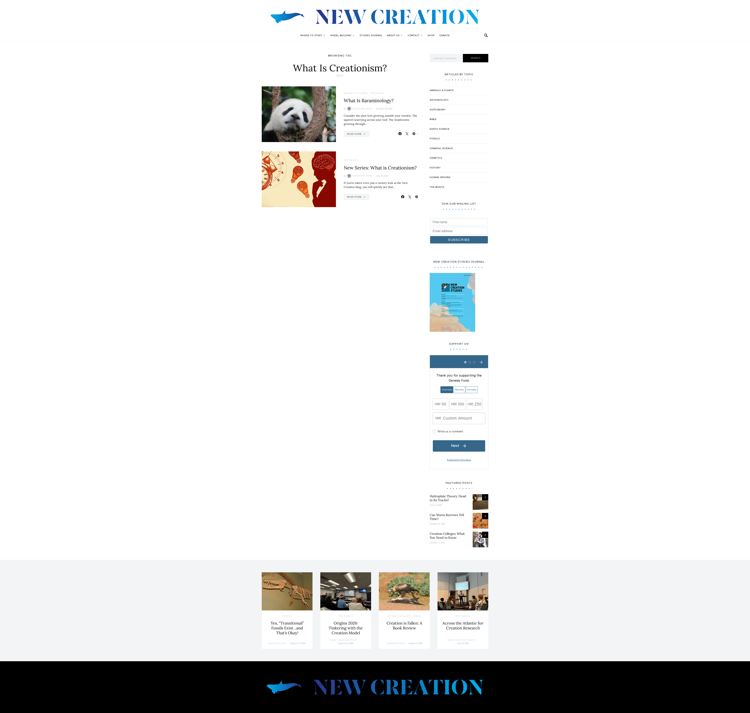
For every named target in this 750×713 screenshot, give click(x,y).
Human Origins (440, 177)
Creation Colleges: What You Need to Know (447, 535)
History (435, 167)
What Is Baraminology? (369, 101)
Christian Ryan (362, 108)
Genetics (436, 158)
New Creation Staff (343, 640)
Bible (433, 119)
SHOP (431, 35)
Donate (444, 35)
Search (475, 58)
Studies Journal (371, 35)
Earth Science (440, 129)
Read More (354, 134)
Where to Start (311, 35)
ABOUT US (393, 35)
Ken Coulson (277, 643)
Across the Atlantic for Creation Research (462, 625)
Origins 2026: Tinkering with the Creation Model (346, 628)
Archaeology (439, 99)
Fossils (435, 138)
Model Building (341, 35)
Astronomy (438, 109)
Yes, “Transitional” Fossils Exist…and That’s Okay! (287, 628)
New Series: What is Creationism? (380, 168)
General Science (441, 148)
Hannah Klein (395, 643)
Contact (414, 35)
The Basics (377, 93)
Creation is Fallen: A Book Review (404, 625)
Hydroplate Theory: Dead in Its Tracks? (448, 498)
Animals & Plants (355, 93)
